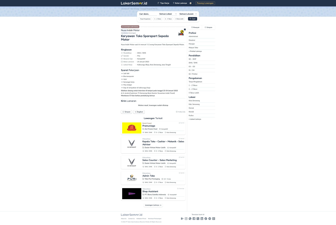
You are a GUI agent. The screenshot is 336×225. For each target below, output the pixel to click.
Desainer (192, 40)
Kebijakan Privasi (141, 218)
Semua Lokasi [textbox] (165, 14)
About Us (123, 218)
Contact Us (131, 218)
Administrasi (193, 36)
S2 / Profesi (193, 74)
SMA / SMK (193, 63)
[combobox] (168, 14)
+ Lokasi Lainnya (195, 119)
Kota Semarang (194, 101)
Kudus (191, 115)
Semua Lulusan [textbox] (186, 14)
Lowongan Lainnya (152, 205)
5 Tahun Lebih (179, 19)
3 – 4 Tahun (168, 19)
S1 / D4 (191, 70)
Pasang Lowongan (205, 3)
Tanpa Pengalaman (145, 19)
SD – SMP (192, 59)
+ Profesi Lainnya (195, 51)
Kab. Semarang (194, 104)
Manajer (192, 44)
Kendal (191, 112)
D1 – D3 (192, 66)
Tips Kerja (164, 3)
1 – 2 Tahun (157, 19)
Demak (191, 108)
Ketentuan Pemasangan (154, 218)
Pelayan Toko (193, 48)
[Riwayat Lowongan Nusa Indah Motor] (181, 36)
